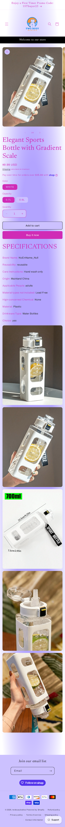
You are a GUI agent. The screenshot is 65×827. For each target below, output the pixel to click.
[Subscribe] (50, 771)
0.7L (8, 200)
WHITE (10, 187)
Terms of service (33, 815)
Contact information (34, 820)
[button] (6, 24)
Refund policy (54, 810)
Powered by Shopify (35, 810)
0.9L (22, 200)
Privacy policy (16, 815)
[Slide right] (40, 132)
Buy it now (32, 235)
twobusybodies (19, 810)
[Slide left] (25, 132)
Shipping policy (51, 815)
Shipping (6, 169)
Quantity (6, 207)
